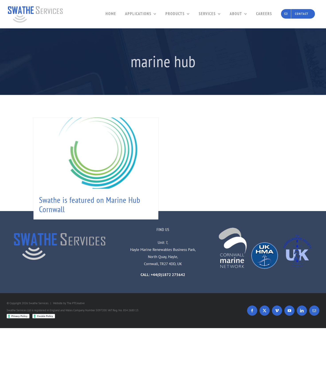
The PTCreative (76, 303)
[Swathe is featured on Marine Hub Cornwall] (95, 168)
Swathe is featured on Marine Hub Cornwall (89, 204)
